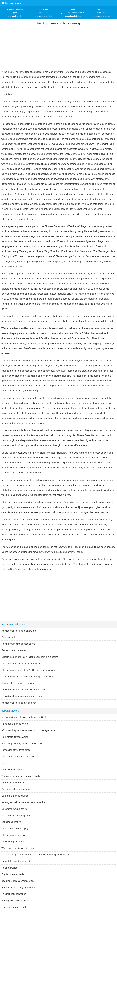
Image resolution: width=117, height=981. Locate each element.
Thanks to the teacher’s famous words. (20, 776)
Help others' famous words (14, 737)
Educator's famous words (14, 907)
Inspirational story (13, 3)
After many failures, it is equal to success (21, 743)
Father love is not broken (13, 650)
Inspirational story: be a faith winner (19, 631)
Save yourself (8, 637)
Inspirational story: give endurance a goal (22, 696)
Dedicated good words (12, 841)
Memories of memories (12, 782)
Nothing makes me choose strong (18, 644)
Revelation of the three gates (15, 750)
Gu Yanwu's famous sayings (15, 789)
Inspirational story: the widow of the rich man (23, 689)
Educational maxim (11, 822)
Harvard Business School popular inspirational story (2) (29, 676)
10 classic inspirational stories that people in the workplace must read (36, 855)
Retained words (9, 868)
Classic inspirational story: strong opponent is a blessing (29, 657)
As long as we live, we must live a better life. (23, 802)
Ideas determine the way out (15, 861)
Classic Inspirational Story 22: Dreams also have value (29, 670)
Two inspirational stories (13, 894)
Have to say (7, 763)
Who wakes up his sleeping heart (18, 848)
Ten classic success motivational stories (21, 663)
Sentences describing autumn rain (18, 887)
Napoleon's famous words (14, 724)
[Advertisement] (58, 48)
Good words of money (12, 769)
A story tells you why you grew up (18, 683)
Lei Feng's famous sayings (14, 796)
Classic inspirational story (14, 835)
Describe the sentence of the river (18, 756)
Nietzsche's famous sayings (15, 828)
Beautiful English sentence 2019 (17, 881)
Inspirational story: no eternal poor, (18, 703)
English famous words (12, 874)
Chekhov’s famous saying (14, 809)
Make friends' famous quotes (15, 815)
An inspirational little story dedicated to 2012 (23, 717)
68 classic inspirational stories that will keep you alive (28, 730)
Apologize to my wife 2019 (14, 900)
